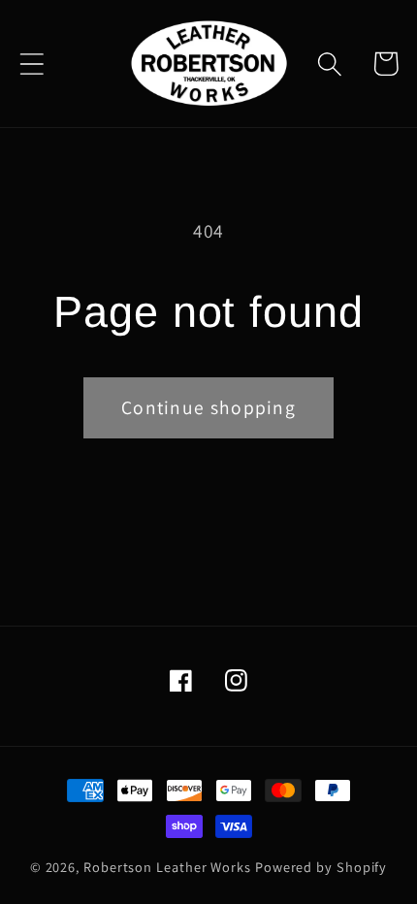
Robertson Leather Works (167, 866)
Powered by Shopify (321, 866)
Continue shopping (208, 407)
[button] (31, 63)
